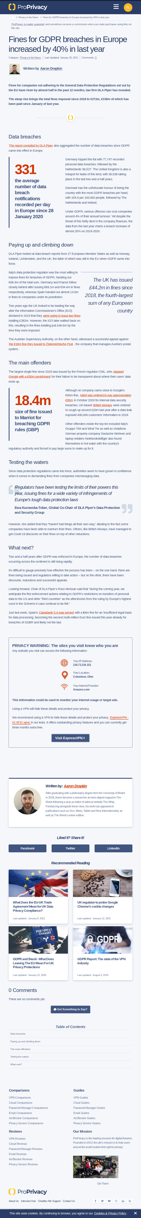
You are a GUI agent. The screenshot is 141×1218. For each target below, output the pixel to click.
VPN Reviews (17, 1138)
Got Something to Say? (71, 1009)
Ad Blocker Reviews (20, 1159)
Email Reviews (17, 1154)
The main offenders (20, 1049)
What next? (16, 1064)
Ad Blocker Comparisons (23, 1118)
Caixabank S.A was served (56, 612)
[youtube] (109, 1201)
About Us (14, 1201)
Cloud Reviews (18, 1143)
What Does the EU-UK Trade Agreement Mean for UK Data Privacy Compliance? (33, 906)
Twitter (70, 848)
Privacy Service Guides (86, 1123)
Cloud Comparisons (20, 1102)
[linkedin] (123, 1201)
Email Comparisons (20, 1113)
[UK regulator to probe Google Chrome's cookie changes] (102, 897)
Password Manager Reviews (25, 1149)
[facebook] (95, 1201)
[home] (12, 17)
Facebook (28, 848)
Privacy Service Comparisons (26, 1123)
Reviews (15, 1131)
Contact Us (69, 1201)
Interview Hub (28, 1201)
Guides (78, 1090)
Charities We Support (49, 1201)
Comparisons (19, 1090)
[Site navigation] (116, 7)
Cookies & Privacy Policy (110, 1213)
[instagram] (116, 1201)
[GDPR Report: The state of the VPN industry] (102, 953)
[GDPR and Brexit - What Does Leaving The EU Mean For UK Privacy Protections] (38, 953)
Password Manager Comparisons (28, 1107)
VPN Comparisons (20, 1097)
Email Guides (81, 1113)
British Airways (102, 405)
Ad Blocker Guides (84, 1118)
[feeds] (129, 1201)
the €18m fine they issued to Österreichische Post (41, 344)
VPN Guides (80, 1097)
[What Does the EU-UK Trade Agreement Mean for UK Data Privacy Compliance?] (38, 897)
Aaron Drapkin (51, 68)
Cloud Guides (81, 1102)
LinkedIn (113, 848)
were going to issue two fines (61, 315)
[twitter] (102, 1201)
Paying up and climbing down (25, 1041)
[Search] (128, 7)
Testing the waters (19, 1056)
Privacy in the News (28, 17)
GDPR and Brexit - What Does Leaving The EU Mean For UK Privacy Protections (33, 963)
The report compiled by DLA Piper (31, 145)
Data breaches (17, 1033)
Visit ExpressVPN (68, 738)
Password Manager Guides (89, 1107)
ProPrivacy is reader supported (28, 24)
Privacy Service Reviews (23, 1164)
